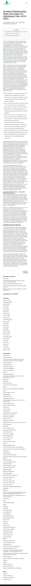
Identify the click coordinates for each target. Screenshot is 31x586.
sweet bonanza (7, 537)
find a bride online (8, 437)
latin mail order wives (8, 467)
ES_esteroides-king (8, 428)
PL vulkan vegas (7, 510)
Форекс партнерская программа (12, 568)
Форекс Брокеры (7, 564)
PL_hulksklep (6, 514)
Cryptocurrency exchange (10, 413)
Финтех (5, 562)
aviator (5, 372)
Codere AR (6, 407)
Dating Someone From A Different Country (14, 422)
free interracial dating (9, 441)
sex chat (5, 523)
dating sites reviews (8, 420)
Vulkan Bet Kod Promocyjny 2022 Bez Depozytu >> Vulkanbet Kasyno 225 (13, 550)
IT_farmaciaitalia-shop (9, 462)
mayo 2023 (6, 310)
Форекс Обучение (8, 566)
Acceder (5, 573)
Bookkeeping (6, 394)
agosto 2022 (6, 321)
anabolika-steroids (8, 366)
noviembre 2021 (7, 336)
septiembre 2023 (7, 302)
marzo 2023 (6, 313)
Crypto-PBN (6, 411)
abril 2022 (6, 329)
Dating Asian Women (8, 416)
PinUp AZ (5, 508)
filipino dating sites (8, 435)
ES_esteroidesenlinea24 (9, 430)
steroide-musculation (9, 529)
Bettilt (4, 387)
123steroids (6, 355)
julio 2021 (5, 340)
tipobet (5, 538)
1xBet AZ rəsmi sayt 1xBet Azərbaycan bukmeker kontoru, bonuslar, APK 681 (13, 360)
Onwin (4, 504)
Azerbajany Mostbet (8, 374)
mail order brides (7, 484)
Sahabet (5, 521)
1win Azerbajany (7, 357)
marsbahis (6, 488)
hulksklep (5, 451)
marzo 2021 (6, 348)
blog (4, 390)
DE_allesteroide (7, 424)
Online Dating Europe (8, 502)
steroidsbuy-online (8, 533)
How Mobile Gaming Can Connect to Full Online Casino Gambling (14, 281)
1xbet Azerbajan (7, 362)
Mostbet (5, 490)
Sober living (6, 525)
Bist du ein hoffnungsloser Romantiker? (14, 388)
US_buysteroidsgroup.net (10, 548)
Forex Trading (6, 439)
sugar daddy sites (8, 535)
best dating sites (7, 383)
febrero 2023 (6, 315)
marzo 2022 (6, 331)
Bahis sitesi (6, 379)
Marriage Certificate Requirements (12, 486)
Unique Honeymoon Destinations (12, 546)
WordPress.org (7, 579)
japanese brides (7, 463)
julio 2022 (5, 323)
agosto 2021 (6, 338)
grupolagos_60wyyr (10, 22)
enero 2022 (6, 334)
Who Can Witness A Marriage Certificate (13, 558)
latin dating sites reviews (9, 465)
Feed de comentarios (8, 577)
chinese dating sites (8, 403)
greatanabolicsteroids (9, 445)
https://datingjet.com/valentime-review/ (13, 56)
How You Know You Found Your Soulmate (14, 449)
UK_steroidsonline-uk (9, 542)
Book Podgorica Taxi (8, 392)
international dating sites (9, 454)
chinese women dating (9, 405)
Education (5, 426)
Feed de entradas (7, 575)
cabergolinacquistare (9, 398)
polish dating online (8, 516)
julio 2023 (5, 306)
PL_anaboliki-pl (7, 512)
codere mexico (7, 409)
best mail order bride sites (10, 385)
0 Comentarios (13, 23)
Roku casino (6, 519)
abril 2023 (6, 312)
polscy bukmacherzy (8, 517)
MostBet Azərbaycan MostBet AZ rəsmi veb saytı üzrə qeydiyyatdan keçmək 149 (14, 493)
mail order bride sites (9, 482)
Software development (9, 527)
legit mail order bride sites (10, 475)
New (4, 500)
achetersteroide (7, 364)
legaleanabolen (7, 469)
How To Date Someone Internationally (13, 447)
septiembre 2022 (7, 319)
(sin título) (6, 278)
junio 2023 (6, 308)
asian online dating (8, 370)
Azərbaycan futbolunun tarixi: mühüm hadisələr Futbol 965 (13, 376)
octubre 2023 (6, 300)
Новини (5, 560)
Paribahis (5, 506)
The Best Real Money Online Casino (12, 283)
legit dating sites (7, 473)
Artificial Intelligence (8, 368)
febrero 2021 (6, 350)
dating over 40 (7, 418)
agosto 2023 (6, 304)
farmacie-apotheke (8, 434)
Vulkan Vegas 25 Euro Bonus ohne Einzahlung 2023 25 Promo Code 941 (15, 554)
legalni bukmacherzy (8, 471)
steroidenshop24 (7, 531)
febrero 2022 (6, 332)
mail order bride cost (8, 481)
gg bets (5, 443)
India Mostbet (6, 453)
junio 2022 (6, 325)
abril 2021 (6, 346)
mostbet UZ (6, 498)
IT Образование (7, 460)
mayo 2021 (6, 344)
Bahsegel (5, 381)
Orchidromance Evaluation (12, 35)
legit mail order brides (9, 477)
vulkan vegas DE (7, 556)
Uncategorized (7, 544)
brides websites (7, 396)
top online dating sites (9, 540)
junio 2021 (6, 342)
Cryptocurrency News (9, 415)
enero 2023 (6, 317)
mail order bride (7, 479)
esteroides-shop (7, 432)
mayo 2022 (6, 327)
